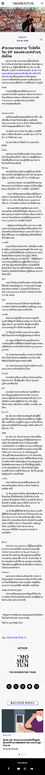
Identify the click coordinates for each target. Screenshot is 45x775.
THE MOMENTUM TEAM (22, 672)
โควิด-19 (22, 638)
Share (41, 39)
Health (22, 37)
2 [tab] (23, 754)
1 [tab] (20, 754)
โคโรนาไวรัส (12, 638)
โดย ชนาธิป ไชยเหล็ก (10, 749)
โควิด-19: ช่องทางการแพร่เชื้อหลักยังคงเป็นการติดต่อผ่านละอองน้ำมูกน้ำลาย (22, 742)
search (42, 3)
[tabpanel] (22, 729)
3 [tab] (26, 754)
